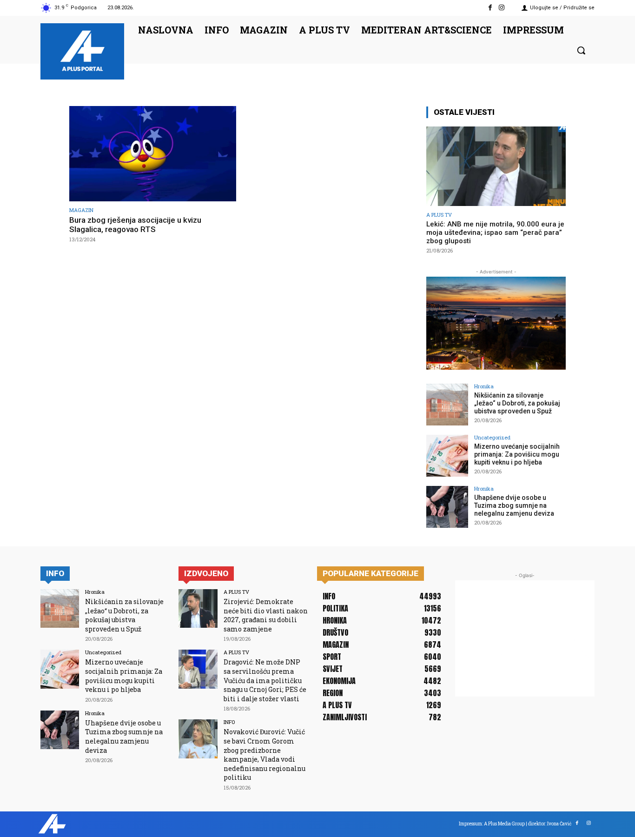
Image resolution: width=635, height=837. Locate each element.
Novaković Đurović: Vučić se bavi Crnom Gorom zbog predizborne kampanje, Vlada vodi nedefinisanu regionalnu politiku (264, 754)
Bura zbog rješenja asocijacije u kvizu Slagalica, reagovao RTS (135, 224)
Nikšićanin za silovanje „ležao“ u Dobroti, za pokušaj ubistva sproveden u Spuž (517, 403)
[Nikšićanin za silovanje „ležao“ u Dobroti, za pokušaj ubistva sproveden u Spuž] (447, 404)
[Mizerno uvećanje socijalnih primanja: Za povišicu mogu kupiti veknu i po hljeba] (447, 456)
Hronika (484, 386)
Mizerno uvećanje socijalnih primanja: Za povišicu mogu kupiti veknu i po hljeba (517, 454)
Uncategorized (492, 437)
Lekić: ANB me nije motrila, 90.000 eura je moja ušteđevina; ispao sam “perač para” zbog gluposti (495, 232)
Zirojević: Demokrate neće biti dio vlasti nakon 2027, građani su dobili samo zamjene (266, 615)
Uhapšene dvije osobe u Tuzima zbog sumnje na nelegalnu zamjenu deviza (514, 505)
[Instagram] (502, 7)
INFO (229, 721)
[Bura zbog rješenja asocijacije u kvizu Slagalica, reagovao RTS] (152, 153)
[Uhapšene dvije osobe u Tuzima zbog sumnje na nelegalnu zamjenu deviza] (447, 507)
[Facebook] (490, 7)
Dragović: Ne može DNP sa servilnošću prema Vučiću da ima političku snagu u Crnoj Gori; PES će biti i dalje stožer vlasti (265, 680)
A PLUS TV (439, 214)
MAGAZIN (81, 210)
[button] (581, 50)
